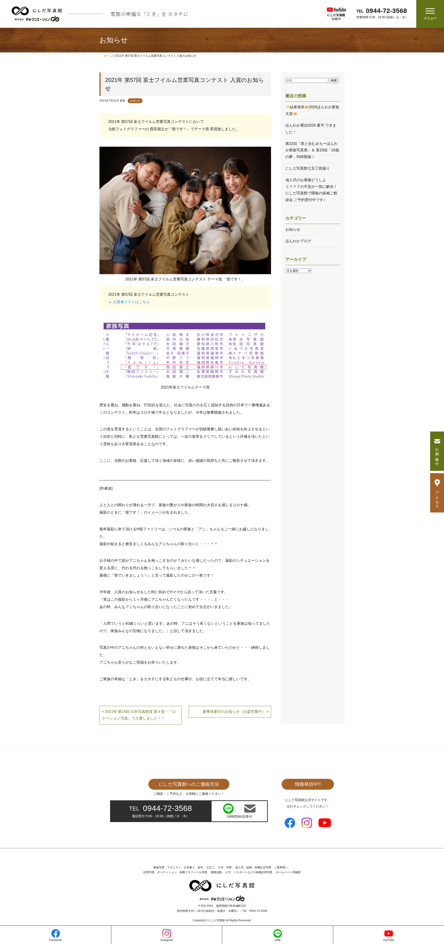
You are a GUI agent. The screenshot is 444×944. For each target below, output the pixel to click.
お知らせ (135, 100)
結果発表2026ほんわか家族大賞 (312, 110)
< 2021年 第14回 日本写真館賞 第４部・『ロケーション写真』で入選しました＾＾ (139, 715)
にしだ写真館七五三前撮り (307, 168)
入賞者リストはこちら (131, 302)
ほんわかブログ (298, 241)
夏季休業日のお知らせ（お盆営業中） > (235, 712)
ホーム (108, 55)
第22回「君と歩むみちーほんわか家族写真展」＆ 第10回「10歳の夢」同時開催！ (312, 150)
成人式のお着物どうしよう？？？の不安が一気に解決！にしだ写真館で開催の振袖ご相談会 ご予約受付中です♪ (311, 190)
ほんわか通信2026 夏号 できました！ (310, 128)
